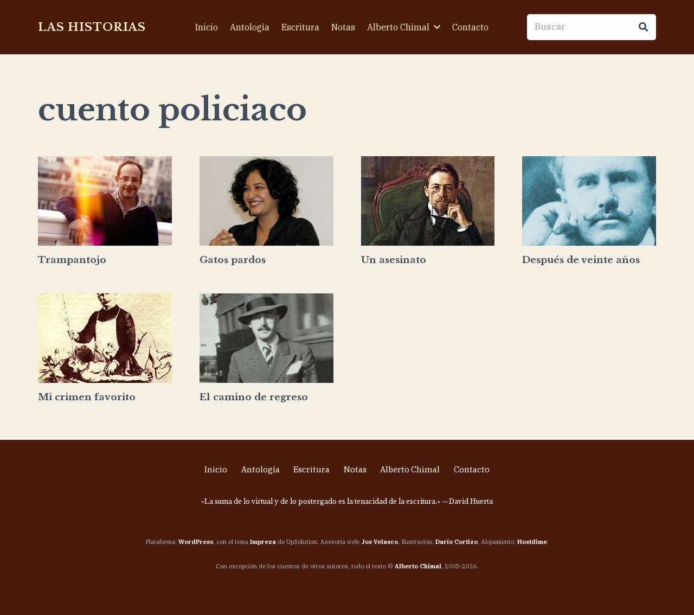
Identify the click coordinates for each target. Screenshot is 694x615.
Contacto (472, 469)
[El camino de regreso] (266, 338)
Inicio (215, 469)
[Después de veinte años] (589, 201)
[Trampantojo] (105, 201)
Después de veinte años (581, 260)
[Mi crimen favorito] (105, 338)
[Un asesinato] (428, 201)
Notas (355, 469)
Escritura (311, 469)
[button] (437, 27)
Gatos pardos (233, 260)
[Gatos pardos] (266, 201)
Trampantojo (72, 260)
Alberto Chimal (410, 469)
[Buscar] (643, 27)
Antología (260, 469)
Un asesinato (393, 260)
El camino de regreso (254, 397)
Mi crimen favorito (87, 397)
